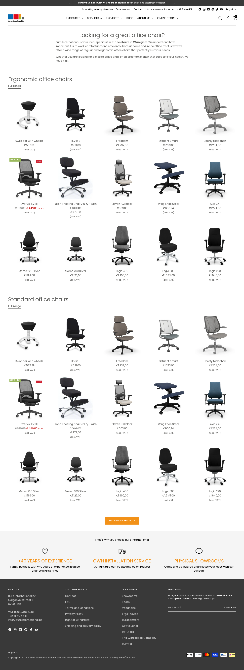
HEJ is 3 (75, 141)
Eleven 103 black (122, 204)
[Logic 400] (122, 245)
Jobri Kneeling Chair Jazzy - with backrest (75, 206)
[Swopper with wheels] (29, 115)
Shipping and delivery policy (83, 626)
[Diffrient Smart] (168, 115)
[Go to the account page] (227, 18)
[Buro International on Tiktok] (217, 9)
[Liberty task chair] (215, 115)
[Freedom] (122, 115)
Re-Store (128, 632)
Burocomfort (130, 620)
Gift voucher (130, 626)
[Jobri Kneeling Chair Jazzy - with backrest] (75, 178)
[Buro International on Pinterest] (212, 9)
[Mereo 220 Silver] (29, 245)
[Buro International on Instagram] (204, 9)
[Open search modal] (220, 18)
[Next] (175, 3)
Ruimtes (127, 644)
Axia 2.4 (215, 204)
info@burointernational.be (25, 620)
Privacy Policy (74, 614)
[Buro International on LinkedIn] (208, 9)
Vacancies (129, 608)
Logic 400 (122, 271)
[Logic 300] (168, 245)
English (230, 9)
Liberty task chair (215, 141)
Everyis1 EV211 (29, 204)
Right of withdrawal (77, 620)
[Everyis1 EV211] (29, 178)
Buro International (37, 657)
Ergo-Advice (130, 614)
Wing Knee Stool (168, 204)
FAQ (68, 602)
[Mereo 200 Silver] (75, 245)
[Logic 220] (215, 245)
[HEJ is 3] (75, 115)
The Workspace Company (139, 638)
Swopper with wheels (29, 141)
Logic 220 (215, 271)
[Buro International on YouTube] (221, 9)
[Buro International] (16, 18)
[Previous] (69, 3)
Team (126, 602)
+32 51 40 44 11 (17, 616)
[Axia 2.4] (215, 178)
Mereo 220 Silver (29, 271)
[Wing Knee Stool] (168, 178)
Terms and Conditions (79, 608)
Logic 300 (168, 271)
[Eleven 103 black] (122, 178)
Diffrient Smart (168, 141)
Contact (70, 596)
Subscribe (229, 607)
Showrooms (129, 596)
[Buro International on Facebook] (199, 9)
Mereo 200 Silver (75, 271)
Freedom (122, 141)
